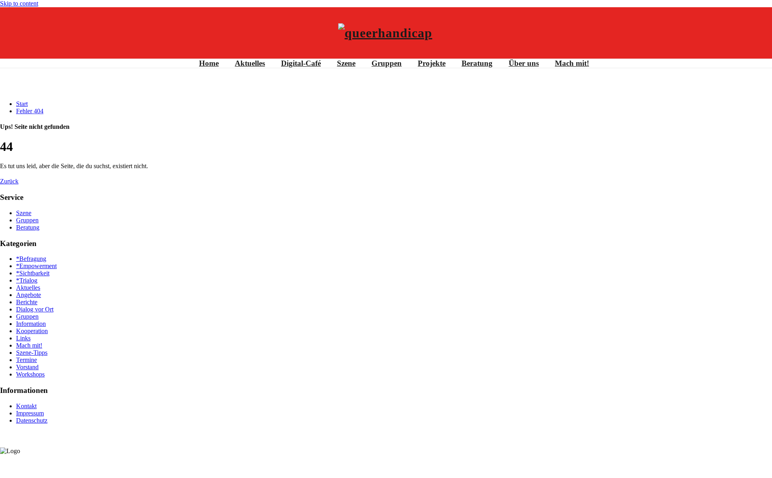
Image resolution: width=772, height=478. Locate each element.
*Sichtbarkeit (32, 273)
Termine (26, 359)
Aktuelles (250, 63)
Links (23, 338)
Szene (346, 63)
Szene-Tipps (31, 352)
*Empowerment (36, 265)
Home (209, 63)
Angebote (28, 294)
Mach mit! (572, 63)
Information (31, 323)
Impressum (30, 413)
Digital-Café (301, 63)
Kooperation (32, 330)
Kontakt (26, 406)
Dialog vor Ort (34, 309)
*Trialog (26, 280)
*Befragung (31, 258)
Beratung (477, 63)
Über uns (524, 63)
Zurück (9, 181)
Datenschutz (31, 420)
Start (22, 103)
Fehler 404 (29, 111)
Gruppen (387, 63)
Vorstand (27, 367)
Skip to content (19, 3)
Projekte (432, 63)
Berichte (26, 302)
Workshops (30, 374)
